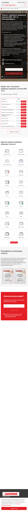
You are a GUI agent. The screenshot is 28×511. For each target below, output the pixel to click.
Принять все (14, 508)
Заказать (24, 101)
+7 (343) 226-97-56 (9, 5)
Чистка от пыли (5, 120)
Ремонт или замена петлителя (8, 126)
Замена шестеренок (6, 104)
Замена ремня (5, 123)
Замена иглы (4, 106)
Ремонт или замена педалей (7, 112)
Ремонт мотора (5, 118)
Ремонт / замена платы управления (6, 115)
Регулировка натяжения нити (8, 109)
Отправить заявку (14, 73)
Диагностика (4, 101)
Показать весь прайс (14, 131)
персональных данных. (13, 77)
